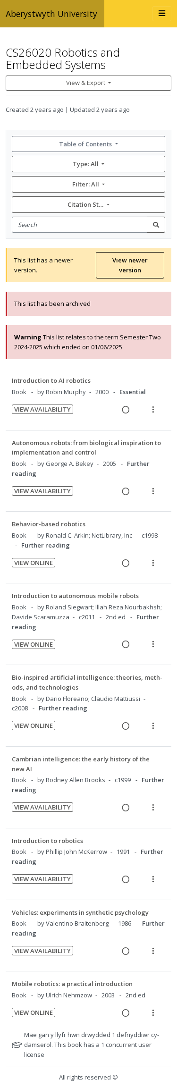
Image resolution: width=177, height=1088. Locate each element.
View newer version (130, 265)
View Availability (42, 409)
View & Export (85, 82)
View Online (33, 562)
